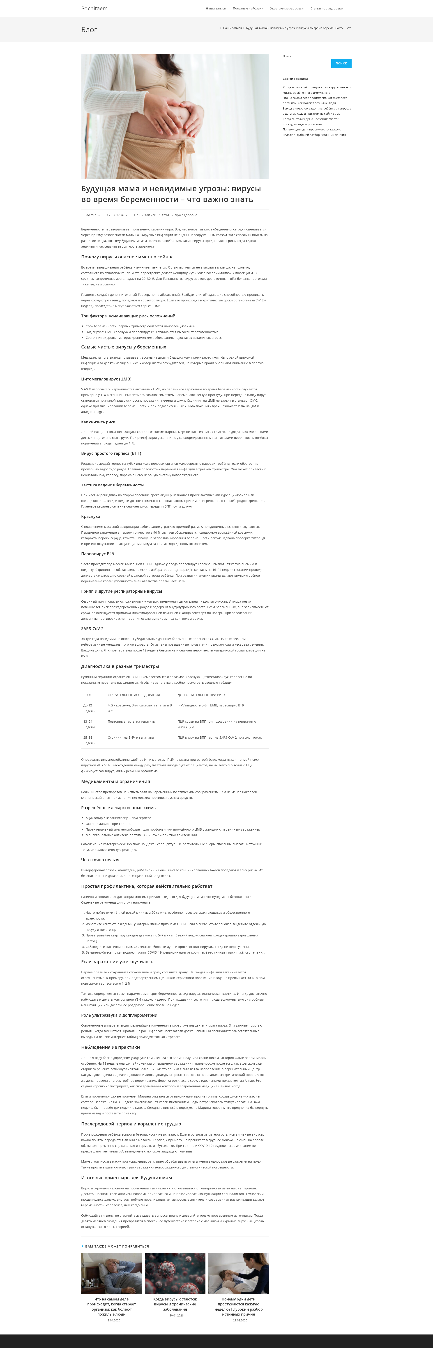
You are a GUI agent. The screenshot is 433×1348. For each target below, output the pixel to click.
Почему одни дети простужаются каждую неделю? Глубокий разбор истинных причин (239, 1307)
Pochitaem (94, 8)
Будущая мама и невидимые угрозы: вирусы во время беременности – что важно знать (308, 28)
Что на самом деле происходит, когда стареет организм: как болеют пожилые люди (111, 1307)
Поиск (287, 56)
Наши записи (145, 215)
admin (91, 215)
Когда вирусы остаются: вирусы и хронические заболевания (175, 1304)
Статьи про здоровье (179, 215)
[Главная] (217, 28)
